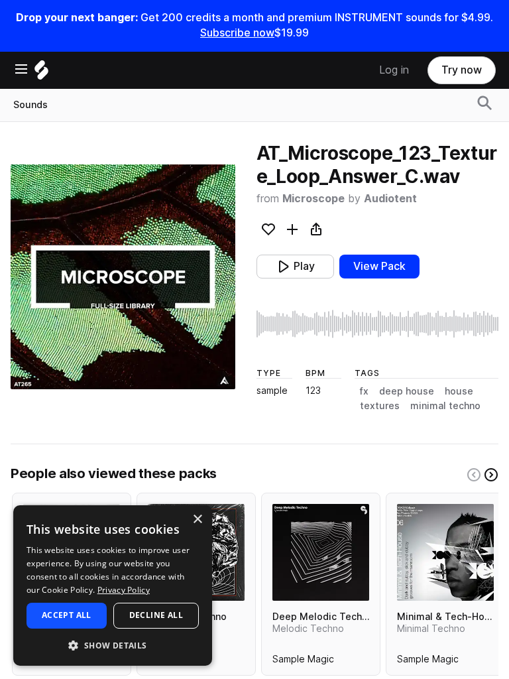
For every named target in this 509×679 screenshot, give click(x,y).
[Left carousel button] (473, 474)
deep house (406, 391)
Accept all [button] (66, 615)
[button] (113, 644)
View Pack (379, 266)
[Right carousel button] (491, 474)
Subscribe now (237, 33)
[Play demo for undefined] (122, 276)
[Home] (41, 73)
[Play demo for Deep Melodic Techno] (321, 552)
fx (364, 391)
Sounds (30, 104)
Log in (394, 70)
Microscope (313, 198)
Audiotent (390, 198)
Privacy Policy (123, 589)
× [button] (197, 520)
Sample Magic (303, 662)
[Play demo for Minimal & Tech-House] (445, 552)
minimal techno (445, 406)
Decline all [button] (156, 615)
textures (380, 406)
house (459, 391)
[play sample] (377, 324)
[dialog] (112, 585)
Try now (461, 70)
